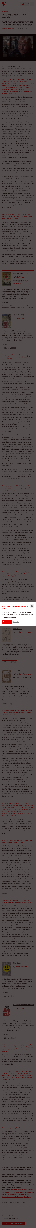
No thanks (16, 622)
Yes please (6, 622)
